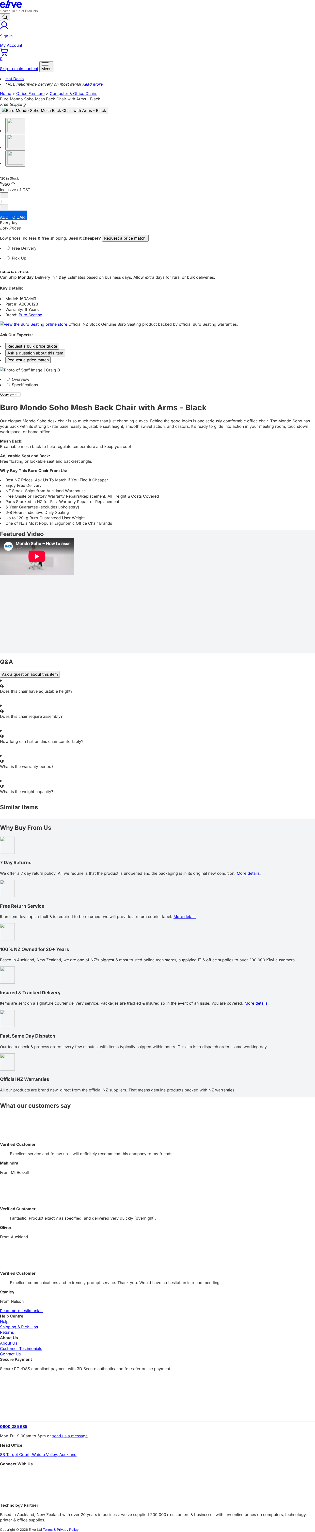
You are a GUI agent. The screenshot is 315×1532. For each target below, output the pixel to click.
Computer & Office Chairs (73, 93)
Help (4, 1321)
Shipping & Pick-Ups (19, 1326)
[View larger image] (54, 110)
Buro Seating (30, 314)
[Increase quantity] (4, 207)
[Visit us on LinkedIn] (157, 1483)
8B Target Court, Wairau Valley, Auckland (38, 1454)
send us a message (70, 1435)
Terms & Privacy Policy (61, 1530)
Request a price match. (125, 238)
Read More (92, 84)
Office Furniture (30, 93)
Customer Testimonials (21, 1348)
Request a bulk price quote (32, 346)
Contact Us (10, 1353)
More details (248, 873)
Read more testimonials (21, 1310)
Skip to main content (19, 68)
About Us (8, 1343)
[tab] (157, 250)
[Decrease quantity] (4, 195)
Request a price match (28, 359)
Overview (20, 379)
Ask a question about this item (35, 353)
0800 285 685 (13, 1426)
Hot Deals (14, 78)
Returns (7, 1332)
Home (5, 93)
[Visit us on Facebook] (157, 1475)
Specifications (24, 384)
